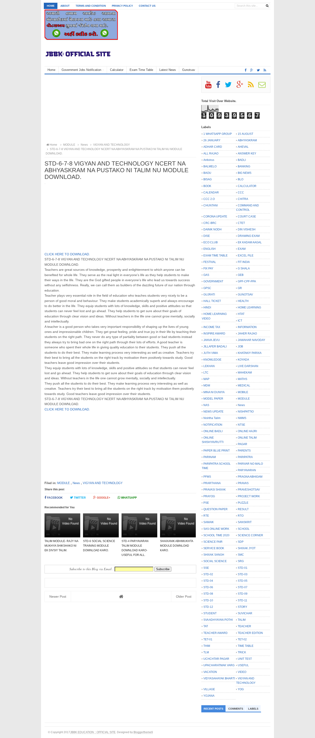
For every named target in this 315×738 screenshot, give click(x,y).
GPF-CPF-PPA (247, 281)
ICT (240, 320)
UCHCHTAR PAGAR (216, 658)
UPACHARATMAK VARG (219, 665)
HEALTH (243, 301)
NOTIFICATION (212, 424)
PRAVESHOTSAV (249, 489)
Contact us (147, 5)
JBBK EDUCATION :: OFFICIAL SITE (93, 732)
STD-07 (242, 587)
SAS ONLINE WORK (216, 528)
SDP (241, 541)
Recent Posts (213, 708)
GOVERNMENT (213, 281)
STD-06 (208, 587)
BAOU (207, 173)
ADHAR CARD (212, 146)
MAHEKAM (245, 372)
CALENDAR (211, 192)
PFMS (207, 476)
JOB (240, 346)
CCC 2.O (209, 199)
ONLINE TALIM (247, 437)
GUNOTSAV (245, 294)
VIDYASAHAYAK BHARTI (219, 678)
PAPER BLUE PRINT (216, 450)
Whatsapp (128, 497)
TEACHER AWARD (215, 633)
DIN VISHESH (247, 229)
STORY (242, 606)
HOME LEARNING (249, 307)
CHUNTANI (210, 205)
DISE (206, 236)
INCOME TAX (211, 327)
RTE (206, 515)
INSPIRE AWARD (214, 333)
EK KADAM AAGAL (250, 242)
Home (50, 5)
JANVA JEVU (211, 340)
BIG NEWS (244, 173)
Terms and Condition (91, 5)
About (65, 5)
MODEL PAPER (213, 398)
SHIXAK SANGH (213, 554)
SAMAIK (208, 522)
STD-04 (208, 580)
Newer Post (57, 596)
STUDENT (210, 613)
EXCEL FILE (245, 255)
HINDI (207, 307)
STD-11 (242, 600)
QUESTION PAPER (215, 509)
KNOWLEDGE (212, 359)
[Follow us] (258, 70)
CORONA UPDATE (215, 216)
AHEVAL (243, 146)
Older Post (183, 596)
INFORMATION (247, 327)
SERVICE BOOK (213, 548)
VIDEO (242, 672)
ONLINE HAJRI (247, 431)
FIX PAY (208, 268)
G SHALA (244, 268)
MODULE (63, 483)
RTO (241, 515)
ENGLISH (209, 248)
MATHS (242, 379)
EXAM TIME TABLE (215, 255)
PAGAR (242, 444)
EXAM (242, 248)
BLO (240, 179)
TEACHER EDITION (250, 633)
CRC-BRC (210, 223)
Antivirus (208, 160)
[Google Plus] (241, 86)
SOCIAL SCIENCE (215, 561)
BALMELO (210, 166)
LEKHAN (209, 366)
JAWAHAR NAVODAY (251, 340)
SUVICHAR (245, 613)
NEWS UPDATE (213, 411)
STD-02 (208, 574)
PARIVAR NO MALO (250, 463)
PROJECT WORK (249, 496)
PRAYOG (209, 496)
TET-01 (207, 639)
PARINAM (209, 457)
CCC (241, 192)
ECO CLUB (210, 242)
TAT (205, 626)
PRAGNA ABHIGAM (250, 476)
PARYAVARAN (247, 470)
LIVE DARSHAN (248, 366)
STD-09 (242, 593)
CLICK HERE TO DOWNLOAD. (67, 254)
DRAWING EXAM (249, 236)
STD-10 (208, 600)
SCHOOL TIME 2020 (216, 535)
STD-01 (242, 567)
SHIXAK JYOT (247, 548)
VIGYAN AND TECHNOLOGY (103, 483)
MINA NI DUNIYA (214, 392)
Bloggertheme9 (143, 732)
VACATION (210, 672)
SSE (206, 567)
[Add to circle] (252, 70)
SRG (241, 561)
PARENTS (244, 450)
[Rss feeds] (264, 70)
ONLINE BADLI (213, 431)
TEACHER (244, 626)
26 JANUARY (211, 140)
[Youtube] (210, 86)
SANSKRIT (245, 522)
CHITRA (243, 199)
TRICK (242, 652)
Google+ (103, 497)
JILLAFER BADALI (215, 346)
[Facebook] (220, 86)
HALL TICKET (212, 301)
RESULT (243, 509)
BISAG (207, 179)
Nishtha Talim (211, 418)
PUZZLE (243, 502)
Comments (235, 708)
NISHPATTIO (246, 411)
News (76, 483)
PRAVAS (243, 483)
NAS (206, 405)
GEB (241, 275)
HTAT (241, 314)
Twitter (79, 497)
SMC (241, 554)
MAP (206, 379)
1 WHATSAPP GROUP (217, 134)
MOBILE (243, 392)
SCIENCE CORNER (250, 535)
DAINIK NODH (212, 229)
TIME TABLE (245, 646)
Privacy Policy (122, 5)
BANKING (244, 166)
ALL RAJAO (210, 153)
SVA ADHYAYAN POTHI (218, 619)
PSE (206, 502)
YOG (241, 689)
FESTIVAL (209, 262)
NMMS (242, 418)
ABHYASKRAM (247, 140)
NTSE (241, 424)
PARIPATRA (245, 457)
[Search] (267, 5)
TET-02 (242, 639)
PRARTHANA (212, 483)
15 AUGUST (245, 134)
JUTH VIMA (210, 353)
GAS (206, 275)
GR (240, 288)
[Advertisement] (120, 109)
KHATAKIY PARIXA (250, 353)
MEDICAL (244, 385)
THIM (206, 646)
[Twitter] (230, 86)
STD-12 (208, 606)
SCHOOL (244, 528)
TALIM (242, 619)
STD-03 (242, 574)
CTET (241, 223)
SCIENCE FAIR (213, 541)
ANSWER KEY (247, 153)
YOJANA (208, 695)
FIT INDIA (244, 262)
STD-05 (242, 580)
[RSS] (253, 86)
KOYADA (243, 359)
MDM (206, 385)
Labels (253, 708)
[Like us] (245, 70)
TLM (206, 652)
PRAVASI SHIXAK (214, 489)
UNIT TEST (245, 658)
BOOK (207, 186)
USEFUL (243, 665)
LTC (205, 372)
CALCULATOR (247, 186)
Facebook (54, 497)
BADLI (242, 160)
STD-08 (208, 593)
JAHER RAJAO (247, 333)
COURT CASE (247, 216)
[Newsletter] (264, 86)
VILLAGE (209, 689)
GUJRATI (209, 294)
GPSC (207, 288)
